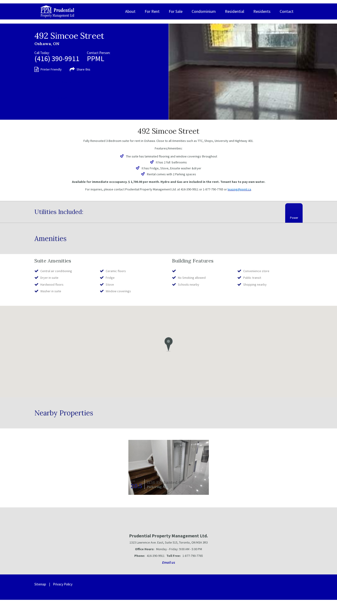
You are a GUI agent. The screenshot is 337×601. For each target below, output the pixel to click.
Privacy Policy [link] (62, 584)
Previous (181, 71)
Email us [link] (168, 562)
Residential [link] (234, 11)
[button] (168, 344)
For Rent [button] (152, 11)
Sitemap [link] (40, 584)
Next (324, 71)
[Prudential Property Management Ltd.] (57, 11)
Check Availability (65, 82)
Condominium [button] (204, 11)
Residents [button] (262, 11)
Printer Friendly (51, 69)
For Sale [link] (175, 11)
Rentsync (287, 587)
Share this (83, 69)
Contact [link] (286, 11)
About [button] (130, 11)
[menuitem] (130, 11)
